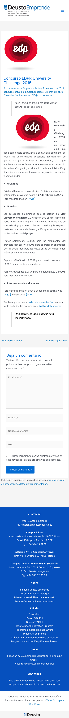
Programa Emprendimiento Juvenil (34, 629)
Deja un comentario (43, 95)
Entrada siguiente (56, 340)
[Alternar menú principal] (62, 10)
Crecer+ (34, 659)
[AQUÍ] (31, 198)
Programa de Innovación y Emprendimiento (34, 641)
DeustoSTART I (34, 618)
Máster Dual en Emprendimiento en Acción (34, 637)
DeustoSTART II (34, 622)
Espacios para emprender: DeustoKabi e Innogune (34, 656)
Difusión (19, 91)
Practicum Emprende (34, 633)
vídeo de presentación (41, 302)
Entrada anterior (12, 340)
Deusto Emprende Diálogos (34, 593)
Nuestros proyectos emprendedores (34, 663)
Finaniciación (11, 95)
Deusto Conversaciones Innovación (34, 601)
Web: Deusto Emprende (34, 520)
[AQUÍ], (8, 294)
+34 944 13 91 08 (37, 544)
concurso (9, 91)
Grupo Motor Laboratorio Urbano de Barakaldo (34, 684)
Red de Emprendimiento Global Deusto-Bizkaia (34, 680)
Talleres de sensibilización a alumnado (34, 597)
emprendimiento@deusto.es (36, 524)
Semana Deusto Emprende (34, 589)
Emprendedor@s (34, 91)
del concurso (50, 306)
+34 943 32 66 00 (37, 575)
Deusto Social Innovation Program (34, 626)
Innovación (25, 95)
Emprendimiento (54, 91)
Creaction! (34, 614)
